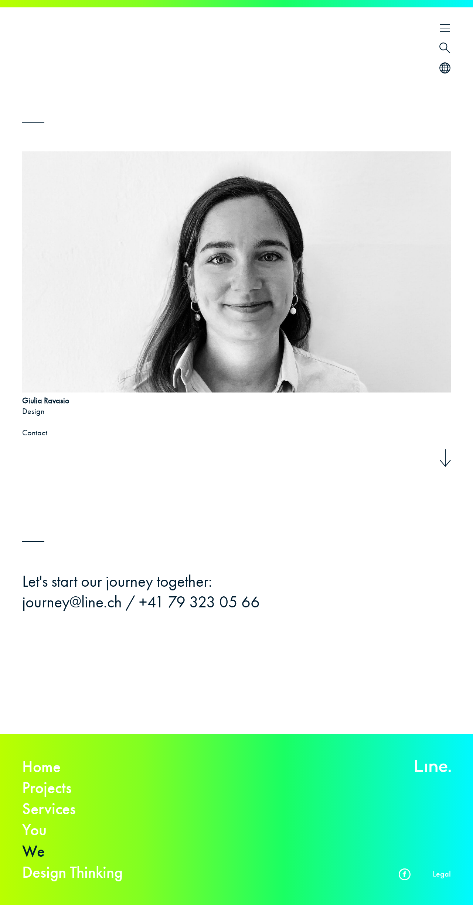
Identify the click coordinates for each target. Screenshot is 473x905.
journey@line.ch (72, 602)
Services (49, 808)
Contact (34, 432)
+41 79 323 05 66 (199, 602)
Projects (47, 787)
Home (41, 766)
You (34, 829)
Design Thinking (72, 872)
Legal (442, 873)
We (33, 851)
